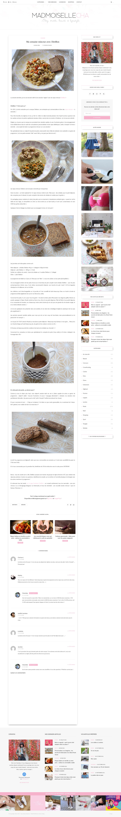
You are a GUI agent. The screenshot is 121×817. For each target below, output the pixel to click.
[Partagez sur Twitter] (70, 504)
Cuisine (43, 38)
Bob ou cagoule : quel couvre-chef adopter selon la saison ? (100, 305)
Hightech (85, 389)
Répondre (72, 557)
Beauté (85, 358)
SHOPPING (71, 2)
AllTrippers (25, 779)
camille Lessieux (22, 613)
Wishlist (85, 428)
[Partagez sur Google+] (73, 504)
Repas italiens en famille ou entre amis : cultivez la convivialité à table (20, 538)
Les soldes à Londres (97, 742)
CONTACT (79, 2)
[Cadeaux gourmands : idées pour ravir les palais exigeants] (65, 527)
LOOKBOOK (62, 2)
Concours (85, 363)
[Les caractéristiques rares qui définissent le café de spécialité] (43, 527)
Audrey (20, 575)
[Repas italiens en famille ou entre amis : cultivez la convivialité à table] (20, 527)
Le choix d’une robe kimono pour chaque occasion (100, 332)
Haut (111, 813)
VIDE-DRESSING (52, 2)
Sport (84, 419)
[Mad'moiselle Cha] (60, 17)
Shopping (85, 415)
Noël (84, 411)
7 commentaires (47, 45)
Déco (92, 310)
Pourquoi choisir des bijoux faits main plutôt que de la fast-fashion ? (101, 340)
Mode (92, 302)
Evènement (86, 384)
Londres (85, 402)
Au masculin (86, 354)
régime (23, 504)
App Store (50, 498)
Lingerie (85, 397)
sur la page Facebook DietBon (35, 483)
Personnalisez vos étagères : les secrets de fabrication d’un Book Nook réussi (101, 315)
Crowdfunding (87, 367)
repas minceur (69, 109)
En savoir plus (97, 80)
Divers (84, 380)
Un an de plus (95, 750)
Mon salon (94, 759)
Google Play (57, 498)
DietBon (63, 97)
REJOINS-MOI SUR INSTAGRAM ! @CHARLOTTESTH (60, 793)
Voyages (85, 424)
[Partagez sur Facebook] (67, 504)
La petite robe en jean (97, 775)
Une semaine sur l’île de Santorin (100, 767)
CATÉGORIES (40, 2)
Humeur (85, 393)
